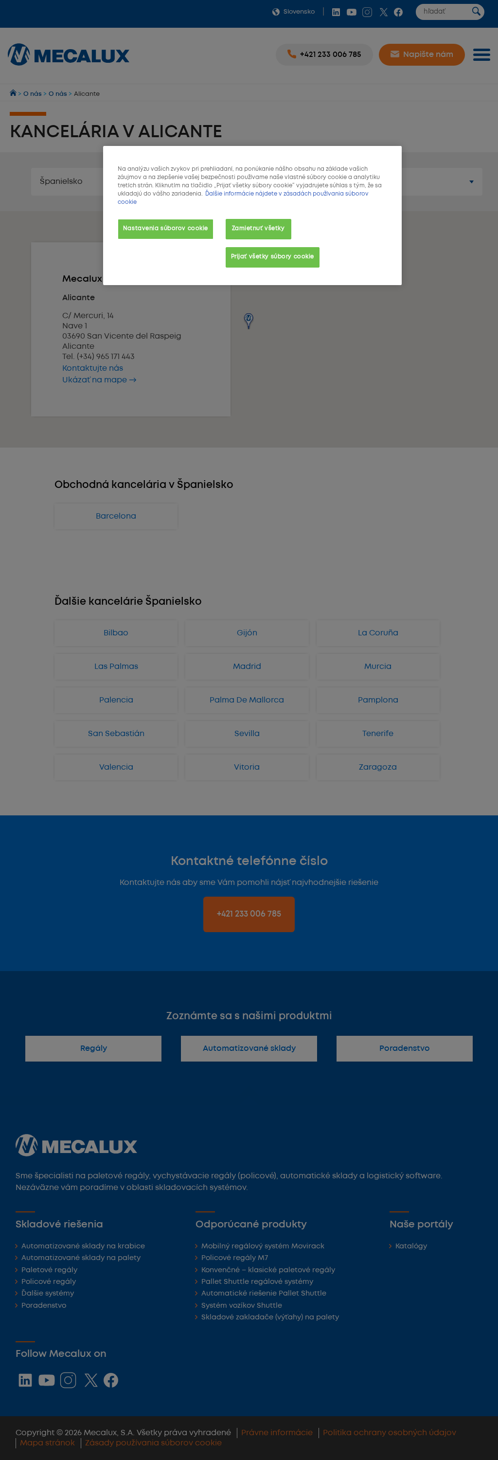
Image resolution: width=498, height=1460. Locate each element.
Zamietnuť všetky (258, 228)
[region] (252, 215)
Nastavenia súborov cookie (165, 228)
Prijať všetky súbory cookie (272, 256)
